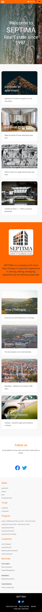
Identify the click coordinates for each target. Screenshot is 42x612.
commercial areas (7, 498)
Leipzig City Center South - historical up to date (15, 524)
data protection (11, 606)
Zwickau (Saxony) (7, 554)
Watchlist (32, 2)
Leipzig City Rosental (8, 531)
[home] (3, 2)
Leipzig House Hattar (8, 528)
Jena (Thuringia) (6, 544)
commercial (5, 511)
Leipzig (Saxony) (6, 547)
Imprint (33, 606)
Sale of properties (7, 567)
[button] (39, 7)
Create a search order (8, 587)
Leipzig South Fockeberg (9, 534)
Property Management (8, 570)
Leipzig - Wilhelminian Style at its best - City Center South (18, 521)
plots (3, 495)
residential (5, 508)
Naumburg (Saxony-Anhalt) (10, 550)
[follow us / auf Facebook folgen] (17, 468)
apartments (5, 488)
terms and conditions (21, 609)
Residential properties (8, 579)
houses (4, 491)
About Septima (24, 606)
